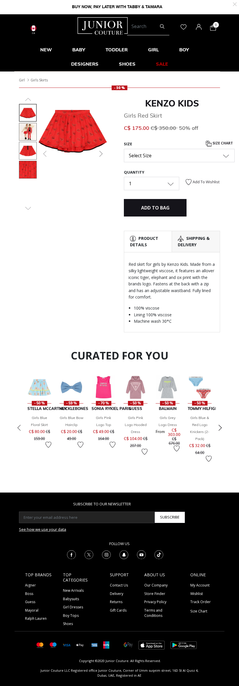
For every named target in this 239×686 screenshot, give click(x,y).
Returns (116, 601)
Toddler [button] (117, 50)
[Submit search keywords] (162, 26)
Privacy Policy (155, 601)
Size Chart (222, 143)
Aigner (30, 585)
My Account (200, 585)
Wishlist (196, 593)
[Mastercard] (40, 645)
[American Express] (94, 645)
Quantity (134, 172)
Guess (30, 601)
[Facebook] (71, 554)
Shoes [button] (127, 64)
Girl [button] (153, 50)
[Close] (235, 3)
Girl (22, 80)
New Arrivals (73, 590)
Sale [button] (162, 64)
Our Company (156, 585)
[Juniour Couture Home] (103, 25)
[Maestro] (53, 645)
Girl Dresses (73, 607)
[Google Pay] (128, 645)
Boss (29, 593)
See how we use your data (42, 529)
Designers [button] (85, 64)
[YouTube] (141, 554)
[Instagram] (106, 554)
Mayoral (31, 610)
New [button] (46, 50)
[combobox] (148, 26)
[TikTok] (158, 554)
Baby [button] (78, 50)
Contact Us (119, 585)
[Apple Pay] (80, 645)
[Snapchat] (123, 554)
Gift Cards (118, 610)
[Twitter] (89, 554)
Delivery (116, 593)
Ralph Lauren (36, 618)
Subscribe (170, 517)
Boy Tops (71, 615)
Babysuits (71, 598)
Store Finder (154, 593)
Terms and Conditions (153, 613)
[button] (44, 154)
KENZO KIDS (172, 103)
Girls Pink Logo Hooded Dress (136, 425)
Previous (19, 427)
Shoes (68, 623)
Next (220, 427)
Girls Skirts (39, 80)
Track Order (200, 601)
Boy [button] (184, 50)
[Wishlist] (48, 445)
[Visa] (66, 645)
